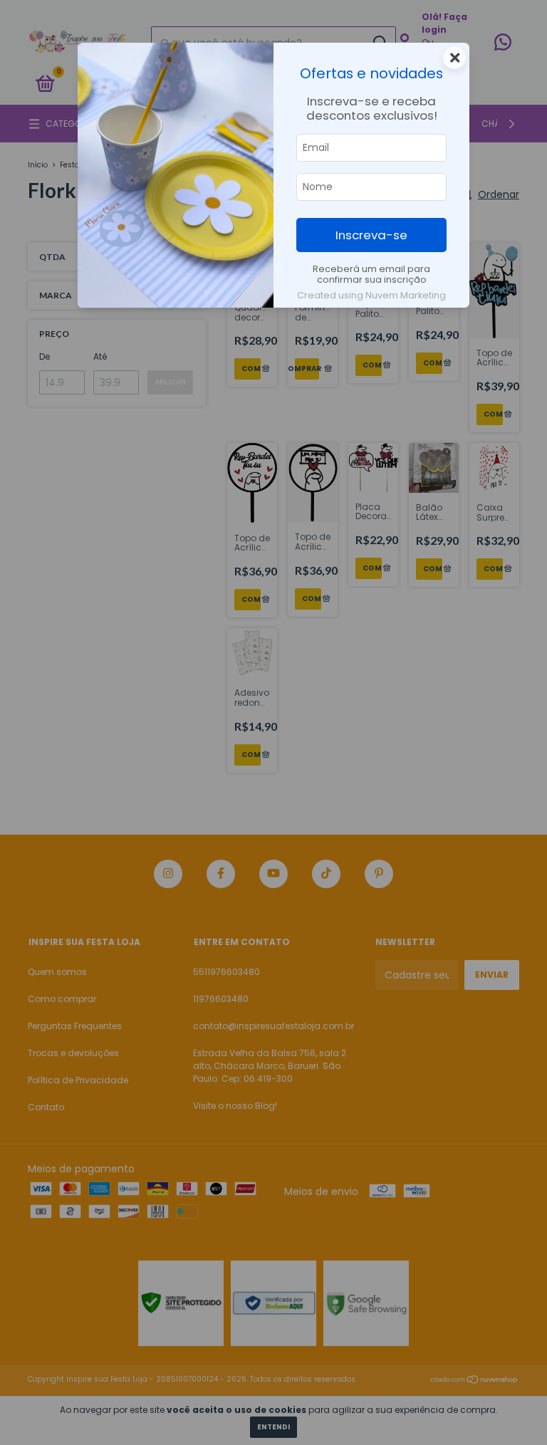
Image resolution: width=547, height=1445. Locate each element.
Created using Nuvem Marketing (371, 295)
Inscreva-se (371, 235)
